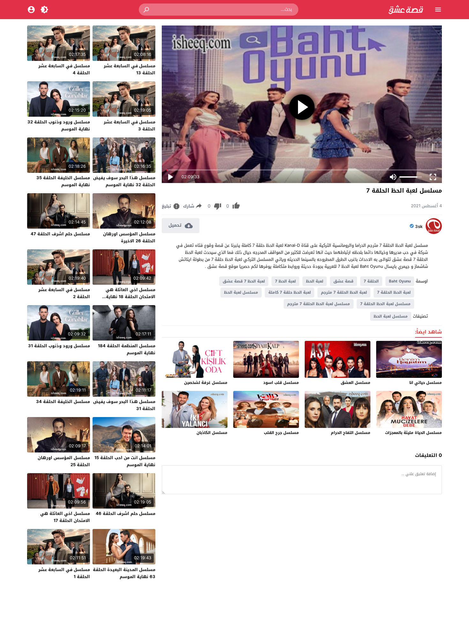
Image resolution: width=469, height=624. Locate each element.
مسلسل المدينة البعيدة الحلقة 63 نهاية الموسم (124, 573)
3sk (419, 227)
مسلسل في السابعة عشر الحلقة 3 (129, 125)
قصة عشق (343, 281)
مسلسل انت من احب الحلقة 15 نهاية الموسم (124, 461)
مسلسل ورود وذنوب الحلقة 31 (59, 346)
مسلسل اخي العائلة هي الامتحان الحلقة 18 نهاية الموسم (130, 297)
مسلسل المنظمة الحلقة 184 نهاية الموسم (126, 349)
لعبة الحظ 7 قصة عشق (244, 281)
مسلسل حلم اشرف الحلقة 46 (125, 514)
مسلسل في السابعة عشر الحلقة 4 (64, 69)
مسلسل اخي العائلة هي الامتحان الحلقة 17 (65, 517)
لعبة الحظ (314, 281)
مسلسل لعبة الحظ (241, 292)
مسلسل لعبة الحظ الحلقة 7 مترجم (318, 303)
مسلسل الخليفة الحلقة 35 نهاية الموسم (63, 181)
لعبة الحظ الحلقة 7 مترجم (344, 292)
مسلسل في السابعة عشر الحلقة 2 (64, 293)
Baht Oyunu (400, 281)
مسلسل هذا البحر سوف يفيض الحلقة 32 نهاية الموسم (124, 181)
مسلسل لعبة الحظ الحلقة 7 (385, 303)
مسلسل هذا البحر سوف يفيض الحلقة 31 (124, 405)
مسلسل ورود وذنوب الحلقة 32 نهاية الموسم (58, 125)
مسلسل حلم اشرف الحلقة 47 (60, 234)
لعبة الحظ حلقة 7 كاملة (289, 292)
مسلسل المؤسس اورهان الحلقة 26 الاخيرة (129, 237)
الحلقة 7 (371, 281)
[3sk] (434, 233)
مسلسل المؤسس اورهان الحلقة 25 (64, 461)
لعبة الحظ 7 (285, 281)
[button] (147, 10)
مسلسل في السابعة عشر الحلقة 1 (64, 573)
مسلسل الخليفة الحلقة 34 (63, 402)
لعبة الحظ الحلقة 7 (394, 292)
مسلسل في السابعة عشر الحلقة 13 (129, 69)
